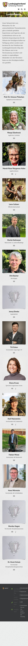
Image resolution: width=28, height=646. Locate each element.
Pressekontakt (22, 588)
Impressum (22, 591)
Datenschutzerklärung (22, 595)
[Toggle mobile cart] (18, 9)
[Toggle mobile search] (21, 9)
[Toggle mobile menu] (25, 9)
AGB (21, 602)
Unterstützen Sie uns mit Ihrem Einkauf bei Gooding (22, 611)
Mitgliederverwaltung (22, 598)
